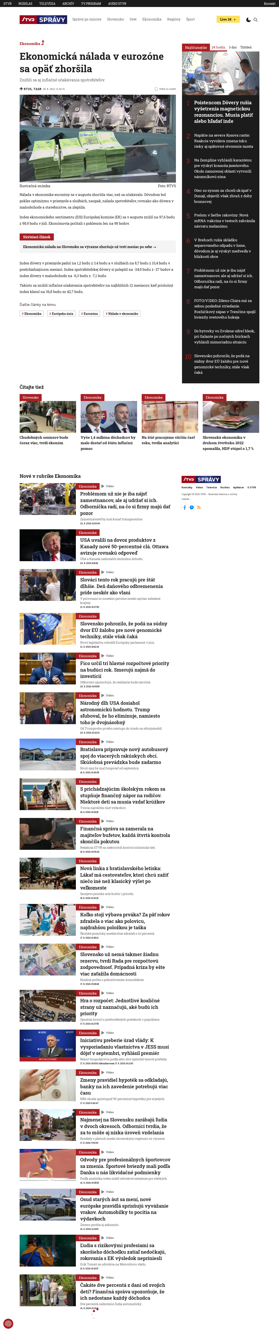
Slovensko (115, 19)
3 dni (233, 47)
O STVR (251, 487)
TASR (37, 89)
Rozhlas (25, 4)
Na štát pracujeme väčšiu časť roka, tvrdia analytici (168, 440)
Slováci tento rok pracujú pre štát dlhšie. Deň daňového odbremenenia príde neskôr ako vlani (121, 586)
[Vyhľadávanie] (255, 19)
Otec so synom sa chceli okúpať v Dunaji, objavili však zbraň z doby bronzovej (223, 196)
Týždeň (246, 47)
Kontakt (270, 4)
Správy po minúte (86, 19)
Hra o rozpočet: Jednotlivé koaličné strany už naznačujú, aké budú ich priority (120, 1007)
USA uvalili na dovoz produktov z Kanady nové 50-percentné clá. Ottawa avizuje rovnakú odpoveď (124, 546)
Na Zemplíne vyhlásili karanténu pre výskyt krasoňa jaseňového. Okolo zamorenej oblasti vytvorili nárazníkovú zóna (223, 168)
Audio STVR (117, 4)
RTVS (28, 89)
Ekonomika (152, 19)
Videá (199, 487)
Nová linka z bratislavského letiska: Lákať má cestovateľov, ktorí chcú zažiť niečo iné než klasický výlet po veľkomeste (124, 878)
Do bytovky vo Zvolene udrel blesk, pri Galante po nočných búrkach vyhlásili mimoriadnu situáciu (224, 336)
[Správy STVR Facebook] (185, 509)
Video (110, 486)
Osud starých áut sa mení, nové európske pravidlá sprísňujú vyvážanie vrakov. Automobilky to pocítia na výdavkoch (124, 1209)
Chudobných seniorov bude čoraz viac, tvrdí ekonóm (44, 440)
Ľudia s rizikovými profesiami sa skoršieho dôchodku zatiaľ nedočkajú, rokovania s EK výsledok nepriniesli (123, 1251)
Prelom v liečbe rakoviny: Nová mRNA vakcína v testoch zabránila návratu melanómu (224, 221)
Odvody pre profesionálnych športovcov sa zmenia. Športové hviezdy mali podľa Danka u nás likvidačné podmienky (125, 1166)
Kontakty (187, 487)
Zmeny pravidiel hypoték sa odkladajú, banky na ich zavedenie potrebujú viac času (124, 1086)
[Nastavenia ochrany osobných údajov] (8, 1324)
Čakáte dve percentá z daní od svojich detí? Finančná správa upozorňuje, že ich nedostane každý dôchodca (122, 1291)
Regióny (173, 19)
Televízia (47, 4)
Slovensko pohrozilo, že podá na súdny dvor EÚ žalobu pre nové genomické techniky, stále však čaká (222, 364)
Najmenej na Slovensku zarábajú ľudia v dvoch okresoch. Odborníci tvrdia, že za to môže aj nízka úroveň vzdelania (123, 1126)
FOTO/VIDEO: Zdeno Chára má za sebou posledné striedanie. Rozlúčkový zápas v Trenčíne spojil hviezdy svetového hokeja (224, 309)
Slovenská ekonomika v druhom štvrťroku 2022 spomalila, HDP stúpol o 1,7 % (228, 443)
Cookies (185, 499)
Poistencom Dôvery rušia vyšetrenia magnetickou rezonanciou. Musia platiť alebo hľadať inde (223, 111)
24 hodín (218, 47)
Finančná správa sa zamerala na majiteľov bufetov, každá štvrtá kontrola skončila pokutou (125, 835)
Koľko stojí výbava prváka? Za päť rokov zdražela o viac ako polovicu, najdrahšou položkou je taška (125, 921)
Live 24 (225, 19)
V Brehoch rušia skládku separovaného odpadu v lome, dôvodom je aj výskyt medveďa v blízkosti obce (222, 248)
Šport (190, 19)
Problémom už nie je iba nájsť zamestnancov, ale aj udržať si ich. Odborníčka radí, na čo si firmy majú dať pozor (223, 279)
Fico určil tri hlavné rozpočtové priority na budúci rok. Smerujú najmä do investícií (124, 669)
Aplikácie (238, 487)
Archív (68, 4)
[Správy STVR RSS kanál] (199, 509)
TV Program (91, 4)
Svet (133, 19)
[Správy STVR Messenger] (192, 509)
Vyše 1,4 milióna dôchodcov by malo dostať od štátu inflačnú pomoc (108, 443)
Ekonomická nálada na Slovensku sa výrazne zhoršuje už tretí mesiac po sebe (87, 246)
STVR (7, 4)
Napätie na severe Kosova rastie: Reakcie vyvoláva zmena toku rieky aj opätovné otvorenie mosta (223, 141)
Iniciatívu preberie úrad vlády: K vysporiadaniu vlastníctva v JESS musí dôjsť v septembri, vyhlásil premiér (124, 1046)
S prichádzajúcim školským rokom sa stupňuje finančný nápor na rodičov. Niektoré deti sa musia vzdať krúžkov (122, 795)
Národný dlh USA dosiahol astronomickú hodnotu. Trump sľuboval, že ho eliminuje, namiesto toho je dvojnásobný (120, 712)
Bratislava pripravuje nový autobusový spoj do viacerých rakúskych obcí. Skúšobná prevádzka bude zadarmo (124, 755)
